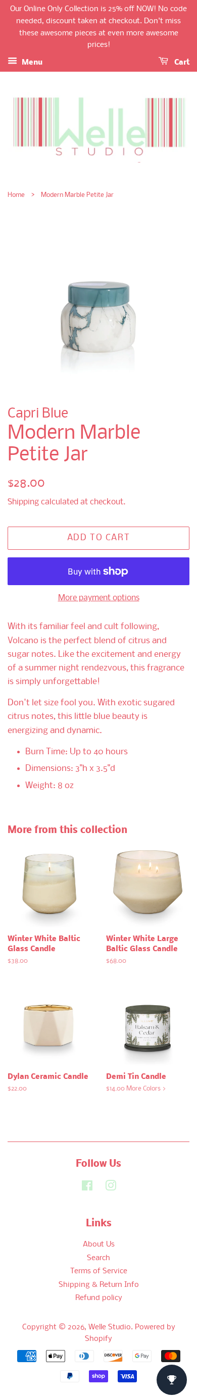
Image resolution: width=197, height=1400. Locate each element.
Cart (180, 63)
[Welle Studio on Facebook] (87, 1188)
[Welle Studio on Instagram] (110, 1188)
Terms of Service (98, 1271)
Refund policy (98, 1298)
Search (98, 1258)
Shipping (23, 502)
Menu (31, 63)
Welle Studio (109, 1327)
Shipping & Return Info (99, 1285)
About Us (99, 1245)
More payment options (98, 598)
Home (16, 195)
